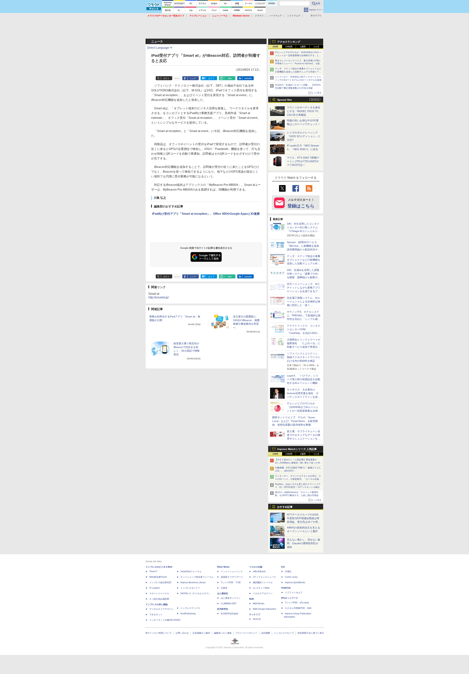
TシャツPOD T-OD (231, 582)
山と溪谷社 (222, 593)
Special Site (284, 99)
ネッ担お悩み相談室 (159, 599)
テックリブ (254, 614)
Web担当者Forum (158, 577)
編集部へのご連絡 (223, 633)
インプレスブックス (190, 608)
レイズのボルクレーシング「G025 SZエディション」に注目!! (303, 136)
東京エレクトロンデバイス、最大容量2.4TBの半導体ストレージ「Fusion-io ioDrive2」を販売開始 (298, 63)
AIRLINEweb (259, 571)
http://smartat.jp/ (158, 297)
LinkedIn (248, 78)
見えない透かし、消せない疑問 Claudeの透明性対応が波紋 (303, 543)
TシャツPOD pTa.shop (297, 602)
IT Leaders (154, 588)
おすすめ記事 (285, 506)
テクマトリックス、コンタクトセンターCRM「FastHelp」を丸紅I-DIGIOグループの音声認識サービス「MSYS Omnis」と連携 (303, 333)
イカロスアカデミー (263, 593)
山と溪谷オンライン (231, 598)
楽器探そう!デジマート (232, 577)
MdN (251, 599)
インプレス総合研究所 (160, 582)
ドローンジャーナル (159, 593)
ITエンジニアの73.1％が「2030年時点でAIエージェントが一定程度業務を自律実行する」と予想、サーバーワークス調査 (298, 55)
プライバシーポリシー (246, 633)
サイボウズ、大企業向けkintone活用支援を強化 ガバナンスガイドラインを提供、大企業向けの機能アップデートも (303, 397)
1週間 (303, 46)
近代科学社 (222, 609)
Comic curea (291, 577)
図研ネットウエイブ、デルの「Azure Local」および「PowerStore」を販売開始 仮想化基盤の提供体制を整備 (295, 421)
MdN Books (258, 603)
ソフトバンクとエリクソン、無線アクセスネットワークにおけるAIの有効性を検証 (303, 357)
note (230, 78)
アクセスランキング (288, 41)
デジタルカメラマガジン (161, 609)
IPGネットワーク (289, 598)
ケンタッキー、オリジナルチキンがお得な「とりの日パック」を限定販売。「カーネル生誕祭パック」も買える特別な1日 (298, 479)
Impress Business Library (193, 582)
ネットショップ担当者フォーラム (196, 577)
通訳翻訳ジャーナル (263, 582)
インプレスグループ (284, 633)
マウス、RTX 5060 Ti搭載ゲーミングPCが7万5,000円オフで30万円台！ (303, 161)
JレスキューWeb (261, 588)
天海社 (288, 571)
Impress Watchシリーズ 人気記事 (297, 449)
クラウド (259, 15)
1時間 (275, 46)
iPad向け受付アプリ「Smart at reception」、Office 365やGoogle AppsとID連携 (206, 213)
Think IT (153, 571)
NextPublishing (188, 613)
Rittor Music (223, 567)
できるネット (156, 614)
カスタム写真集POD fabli (298, 608)
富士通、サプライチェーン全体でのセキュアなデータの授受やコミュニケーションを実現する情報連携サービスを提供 (303, 438)
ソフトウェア (293, 15)
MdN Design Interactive (264, 609)
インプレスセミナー (190, 588)
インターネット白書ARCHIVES (164, 620)
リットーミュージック (232, 571)
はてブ (211, 78)
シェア (193, 78)
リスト (177, 78)
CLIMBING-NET (229, 603)
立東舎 (224, 588)
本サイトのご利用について (158, 633)
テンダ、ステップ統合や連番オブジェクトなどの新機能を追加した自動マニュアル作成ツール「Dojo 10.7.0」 (298, 71)
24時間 (288, 46)
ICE (283, 567)
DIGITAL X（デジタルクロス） (195, 593)
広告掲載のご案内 (201, 633)
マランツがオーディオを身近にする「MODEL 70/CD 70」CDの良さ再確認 (303, 111)
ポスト (166, 78)
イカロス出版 (255, 567)
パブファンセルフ (293, 592)
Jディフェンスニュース (264, 577)
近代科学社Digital (229, 613)
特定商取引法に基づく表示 (311, 633)
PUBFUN (286, 588)
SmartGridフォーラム (191, 571)
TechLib (257, 619)
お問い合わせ (182, 633)
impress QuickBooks (295, 582)
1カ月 (316, 46)
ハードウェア (275, 15)
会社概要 (265, 633)
